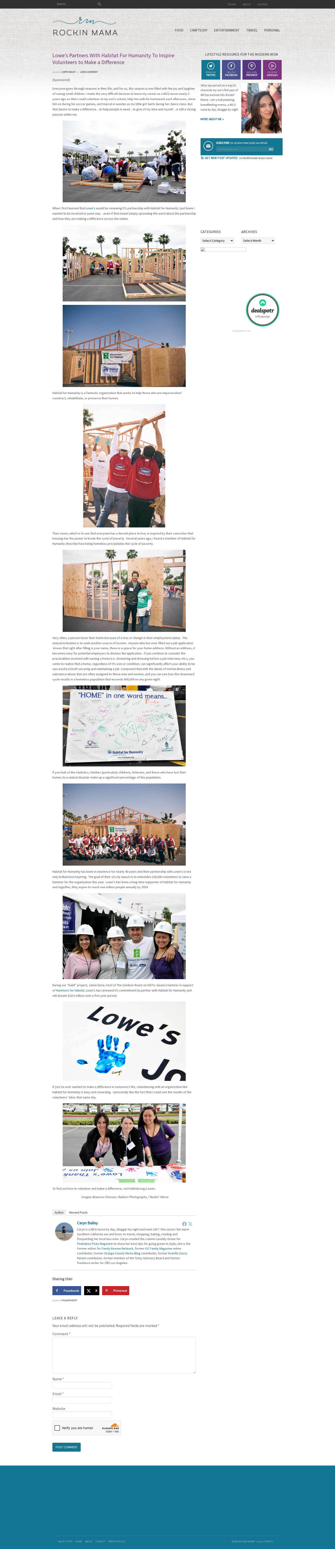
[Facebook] (184, 1224)
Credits (268, 1541)
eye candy (252, 73)
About (88, 1541)
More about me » (212, 119)
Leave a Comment (89, 71)
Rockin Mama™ (85, 26)
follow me (211, 73)
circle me (272, 73)
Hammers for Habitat (70, 990)
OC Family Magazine (158, 1248)
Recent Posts (78, 1212)
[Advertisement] (235, 196)
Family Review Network (117, 1248)
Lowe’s (90, 208)
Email (58, 1393)
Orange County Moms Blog (122, 1253)
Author (59, 1212)
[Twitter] (190, 1224)
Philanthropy (69, 1300)
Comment (61, 1333)
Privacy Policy (117, 1541)
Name (58, 1379)
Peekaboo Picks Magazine (95, 1244)
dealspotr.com (241, 330)
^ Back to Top (64, 1541)
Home (78, 1541)
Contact (100, 1541)
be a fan (231, 73)
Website (58, 1408)
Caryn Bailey (87, 1222)
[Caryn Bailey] (64, 1239)
